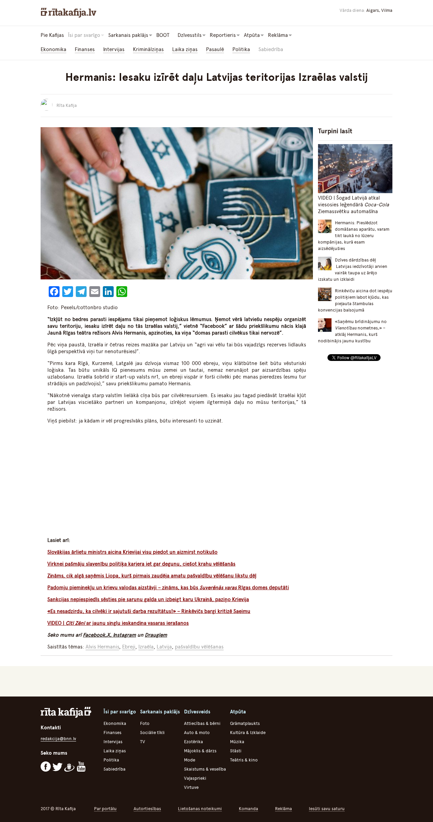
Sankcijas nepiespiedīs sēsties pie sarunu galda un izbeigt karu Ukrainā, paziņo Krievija (148, 599)
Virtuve (191, 787)
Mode (189, 759)
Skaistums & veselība (205, 769)
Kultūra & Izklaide (248, 732)
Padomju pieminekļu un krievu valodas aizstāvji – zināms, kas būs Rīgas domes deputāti (168, 588)
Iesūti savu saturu (327, 808)
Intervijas (113, 49)
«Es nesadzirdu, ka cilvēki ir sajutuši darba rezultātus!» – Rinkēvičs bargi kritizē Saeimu (148, 611)
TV (142, 741)
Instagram (124, 635)
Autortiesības (147, 808)
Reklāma (283, 808)
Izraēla (146, 647)
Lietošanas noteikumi (200, 808)
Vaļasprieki (195, 778)
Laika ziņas (185, 49)
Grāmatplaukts (245, 723)
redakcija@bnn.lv (58, 738)
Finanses (85, 49)
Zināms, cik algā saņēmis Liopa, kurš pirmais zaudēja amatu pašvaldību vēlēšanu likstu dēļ (151, 576)
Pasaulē (215, 49)
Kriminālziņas (148, 49)
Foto (145, 723)
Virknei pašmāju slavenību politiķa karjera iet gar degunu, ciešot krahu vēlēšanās (141, 564)
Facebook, (95, 635)
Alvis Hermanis (102, 647)
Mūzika (237, 741)
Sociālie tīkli (152, 732)
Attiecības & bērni (202, 723)
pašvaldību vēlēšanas (199, 647)
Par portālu (105, 808)
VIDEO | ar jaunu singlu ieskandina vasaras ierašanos (118, 623)
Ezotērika (193, 741)
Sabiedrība (270, 49)
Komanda (248, 808)
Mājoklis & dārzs (200, 750)
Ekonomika (53, 49)
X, (110, 635)
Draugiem (156, 635)
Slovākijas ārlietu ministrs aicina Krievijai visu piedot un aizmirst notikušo (132, 552)
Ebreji (128, 647)
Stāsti (236, 750)
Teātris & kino (244, 759)
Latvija (164, 647)
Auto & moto (197, 732)
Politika (241, 49)
